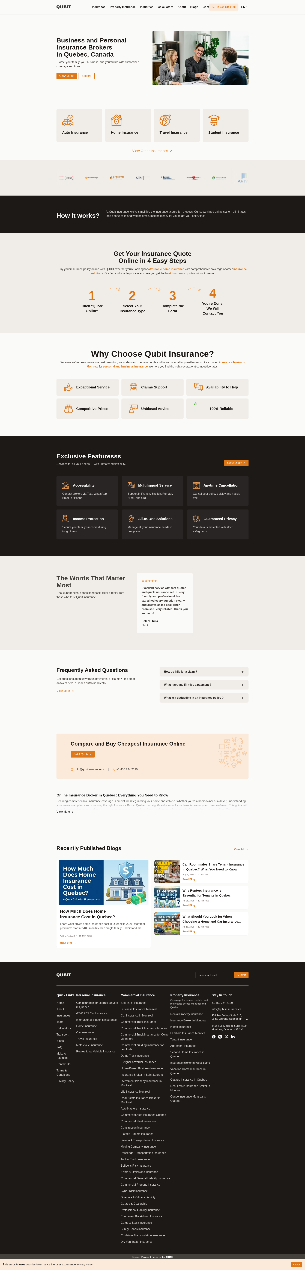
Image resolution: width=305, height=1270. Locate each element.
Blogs (194, 6)
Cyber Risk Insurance (134, 1190)
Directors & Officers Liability (138, 1197)
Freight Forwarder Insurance (138, 1062)
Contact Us (63, 1064)
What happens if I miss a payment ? (187, 684)
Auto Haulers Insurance (135, 1108)
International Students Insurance (96, 1019)
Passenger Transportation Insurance (143, 1152)
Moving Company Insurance (138, 1146)
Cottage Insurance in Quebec (188, 1079)
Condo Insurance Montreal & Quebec (188, 1098)
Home (60, 1002)
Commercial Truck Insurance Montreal (144, 1028)
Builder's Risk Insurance (136, 1165)
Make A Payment (62, 1055)
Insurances (63, 1015)
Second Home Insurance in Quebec (187, 1054)
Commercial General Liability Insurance (145, 1178)
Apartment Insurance (183, 1045)
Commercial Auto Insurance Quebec (143, 1114)
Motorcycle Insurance (89, 1045)
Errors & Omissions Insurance (139, 1171)
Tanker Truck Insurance (135, 1159)
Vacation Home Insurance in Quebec (188, 1071)
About (182, 6)
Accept (297, 1264)
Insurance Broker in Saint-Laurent (142, 1074)
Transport (62, 1034)
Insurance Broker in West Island (190, 1062)
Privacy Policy (65, 1081)
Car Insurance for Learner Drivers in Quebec (97, 1005)
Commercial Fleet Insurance (138, 1121)
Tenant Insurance (181, 1039)
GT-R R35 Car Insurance (91, 1013)
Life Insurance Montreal (135, 1091)
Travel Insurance (86, 1038)
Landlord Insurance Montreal (188, 1033)
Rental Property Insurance (186, 1014)
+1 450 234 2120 (127, 769)
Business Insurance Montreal (139, 1009)
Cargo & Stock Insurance (136, 1222)
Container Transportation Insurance (143, 1235)
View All (241, 849)
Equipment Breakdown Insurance (141, 1216)
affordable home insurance (166, 269)
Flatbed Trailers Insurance (137, 1133)
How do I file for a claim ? (180, 671)
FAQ (59, 1047)
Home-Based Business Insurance (142, 1068)
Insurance (98, 6)
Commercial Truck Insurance (139, 1021)
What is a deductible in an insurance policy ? (194, 697)
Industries (146, 6)
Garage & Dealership (134, 1203)
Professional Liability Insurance (140, 1210)
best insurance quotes (180, 273)
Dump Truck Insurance (135, 1055)
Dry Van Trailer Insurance (136, 1241)
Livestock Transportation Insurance (142, 1140)
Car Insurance (85, 1032)
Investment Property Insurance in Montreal (141, 1083)
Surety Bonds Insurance (136, 1229)
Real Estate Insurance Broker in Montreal (140, 1100)
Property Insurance (123, 6)
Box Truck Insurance (133, 1002)
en (243, 6)
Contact (208, 6)
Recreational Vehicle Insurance (95, 1051)
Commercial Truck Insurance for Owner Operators (145, 1036)
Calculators (165, 6)
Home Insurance (86, 1026)
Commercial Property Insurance (140, 1184)
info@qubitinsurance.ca (89, 769)
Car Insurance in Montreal (137, 1015)
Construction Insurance (135, 1127)
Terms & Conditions (63, 1072)
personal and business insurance (125, 366)
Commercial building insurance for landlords (142, 1047)
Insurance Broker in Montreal (188, 1020)
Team (59, 1021)
